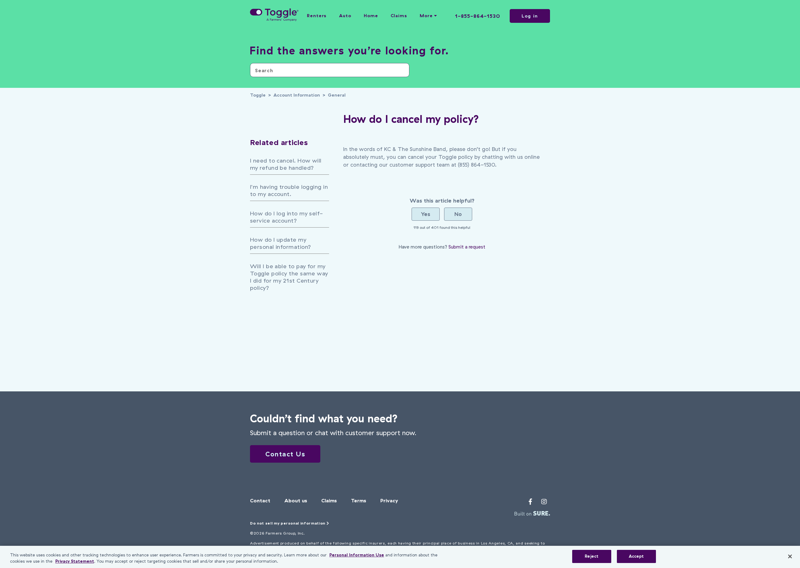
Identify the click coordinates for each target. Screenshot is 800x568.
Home (371, 15)
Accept (636, 556)
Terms (358, 500)
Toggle (258, 95)
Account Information (296, 95)
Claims (399, 15)
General (337, 95)
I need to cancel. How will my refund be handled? (286, 164)
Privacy (389, 500)
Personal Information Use (356, 554)
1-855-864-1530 (477, 16)
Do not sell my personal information (288, 523)
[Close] (790, 556)
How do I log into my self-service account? (286, 217)
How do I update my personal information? (280, 243)
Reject (591, 556)
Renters (317, 15)
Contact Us (285, 454)
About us (295, 500)
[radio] (426, 214)
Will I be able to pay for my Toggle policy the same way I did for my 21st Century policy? (289, 277)
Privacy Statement (74, 561)
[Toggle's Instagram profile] (544, 501)
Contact (260, 500)
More (427, 15)
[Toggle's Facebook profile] (530, 501)
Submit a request (466, 247)
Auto (345, 15)
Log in (530, 16)
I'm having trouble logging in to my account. (289, 190)
